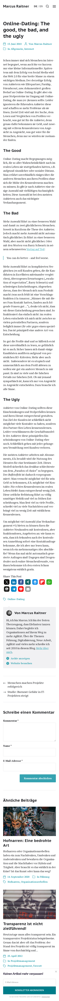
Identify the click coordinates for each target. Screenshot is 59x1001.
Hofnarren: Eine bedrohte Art (27, 843)
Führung (45, 876)
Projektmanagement (23, 960)
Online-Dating (16, 599)
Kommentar (11, 720)
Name (7, 746)
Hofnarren (14, 881)
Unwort (37, 965)
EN (41, 6)
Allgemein (17, 48)
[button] (47, 6)
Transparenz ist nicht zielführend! (23, 926)
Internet (29, 48)
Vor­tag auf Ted (35, 249)
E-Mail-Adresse (13, 761)
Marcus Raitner (16, 6)
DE (35, 6)
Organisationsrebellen (34, 881)
